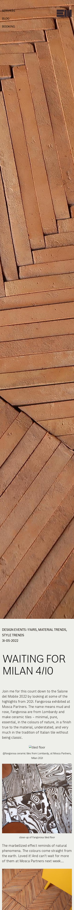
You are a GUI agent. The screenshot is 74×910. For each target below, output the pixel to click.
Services (8, 11)
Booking (8, 26)
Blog (5, 19)
